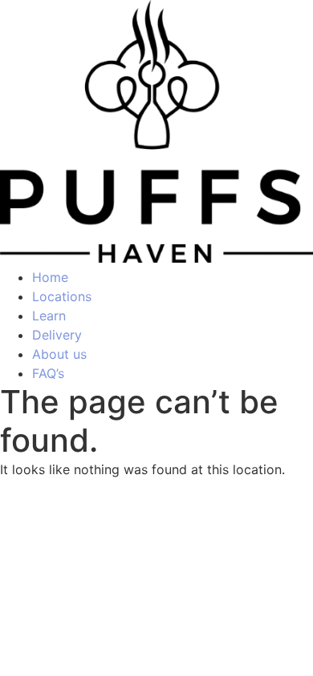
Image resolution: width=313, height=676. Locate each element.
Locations (61, 296)
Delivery (57, 335)
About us (59, 354)
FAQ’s (48, 373)
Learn (49, 316)
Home (50, 277)
